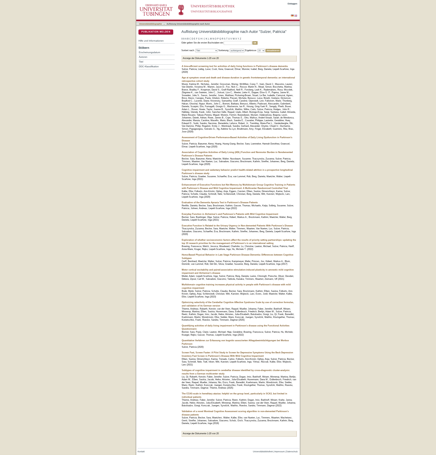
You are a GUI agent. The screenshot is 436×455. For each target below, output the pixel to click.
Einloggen (292, 4)
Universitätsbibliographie (150, 24)
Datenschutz (292, 451)
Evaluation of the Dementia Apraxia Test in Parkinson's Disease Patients (220, 202)
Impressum (279, 451)
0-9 (182, 38)
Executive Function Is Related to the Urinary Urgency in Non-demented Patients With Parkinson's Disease (237, 225)
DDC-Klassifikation (149, 66)
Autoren (143, 57)
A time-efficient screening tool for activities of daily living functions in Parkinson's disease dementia (235, 66)
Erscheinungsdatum (149, 52)
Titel (141, 61)
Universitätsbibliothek (263, 451)
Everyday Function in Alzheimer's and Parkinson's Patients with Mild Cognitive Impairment (230, 214)
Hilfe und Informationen (151, 40)
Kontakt (141, 451)
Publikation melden (155, 31)
